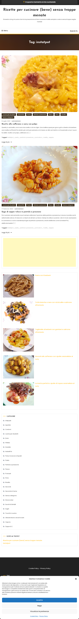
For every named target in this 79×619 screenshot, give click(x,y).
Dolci (7, 438)
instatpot (10, 137)
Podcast (8, 474)
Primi (57, 114)
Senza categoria (8, 117)
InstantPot (21, 114)
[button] (76, 579)
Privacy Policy (43, 616)
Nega (39, 606)
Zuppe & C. (9, 526)
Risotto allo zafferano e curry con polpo (19, 124)
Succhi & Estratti (10, 504)
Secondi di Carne (11, 491)
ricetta (45, 137)
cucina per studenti (9, 114)
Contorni (8, 429)
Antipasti (8, 421)
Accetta (39, 600)
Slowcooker (9, 500)
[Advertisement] (39, 252)
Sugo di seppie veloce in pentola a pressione (21, 212)
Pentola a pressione (40, 114)
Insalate (8, 447)
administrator (16, 121)
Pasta (29, 114)
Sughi (7, 509)
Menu (6, 31)
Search (73, 31)
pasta (17, 137)
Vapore (7, 522)
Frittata (7, 443)
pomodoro (38, 137)
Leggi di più (6, 142)
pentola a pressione (26, 137)
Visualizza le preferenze (39, 611)
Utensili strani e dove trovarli (14, 518)
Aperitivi (8, 425)
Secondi (8, 487)
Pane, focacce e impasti (13, 456)
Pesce (51, 114)
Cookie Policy (34, 616)
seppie (51, 137)
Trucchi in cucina (10, 513)
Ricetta (64, 114)
